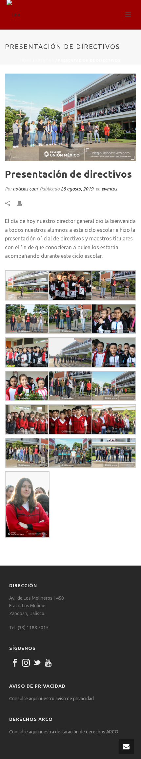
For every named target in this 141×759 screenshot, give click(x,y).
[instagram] (26, 663)
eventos (44, 60)
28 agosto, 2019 (77, 188)
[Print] (23, 203)
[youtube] (48, 663)
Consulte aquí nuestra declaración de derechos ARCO (63, 731)
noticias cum (25, 188)
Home (26, 60)
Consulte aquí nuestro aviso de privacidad (51, 698)
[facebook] (15, 663)
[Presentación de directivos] (70, 117)
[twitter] (37, 663)
